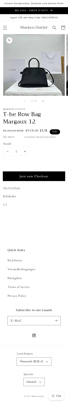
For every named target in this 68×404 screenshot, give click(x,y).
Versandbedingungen (21, 269)
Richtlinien (15, 260)
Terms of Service (19, 287)
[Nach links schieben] (25, 101)
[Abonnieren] (56, 320)
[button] (5, 27)
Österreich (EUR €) (31, 361)
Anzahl (7, 144)
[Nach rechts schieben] (43, 101)
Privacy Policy (17, 296)
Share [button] (11, 223)
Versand (20, 137)
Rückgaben (15, 278)
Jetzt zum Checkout (34, 176)
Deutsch (31, 382)
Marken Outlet (38, 396)
